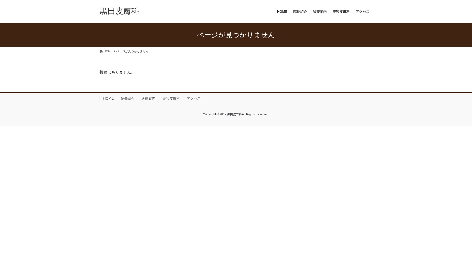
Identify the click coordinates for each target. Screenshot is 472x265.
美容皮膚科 (171, 98)
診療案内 (148, 98)
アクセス (194, 98)
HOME (108, 98)
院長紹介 (127, 98)
